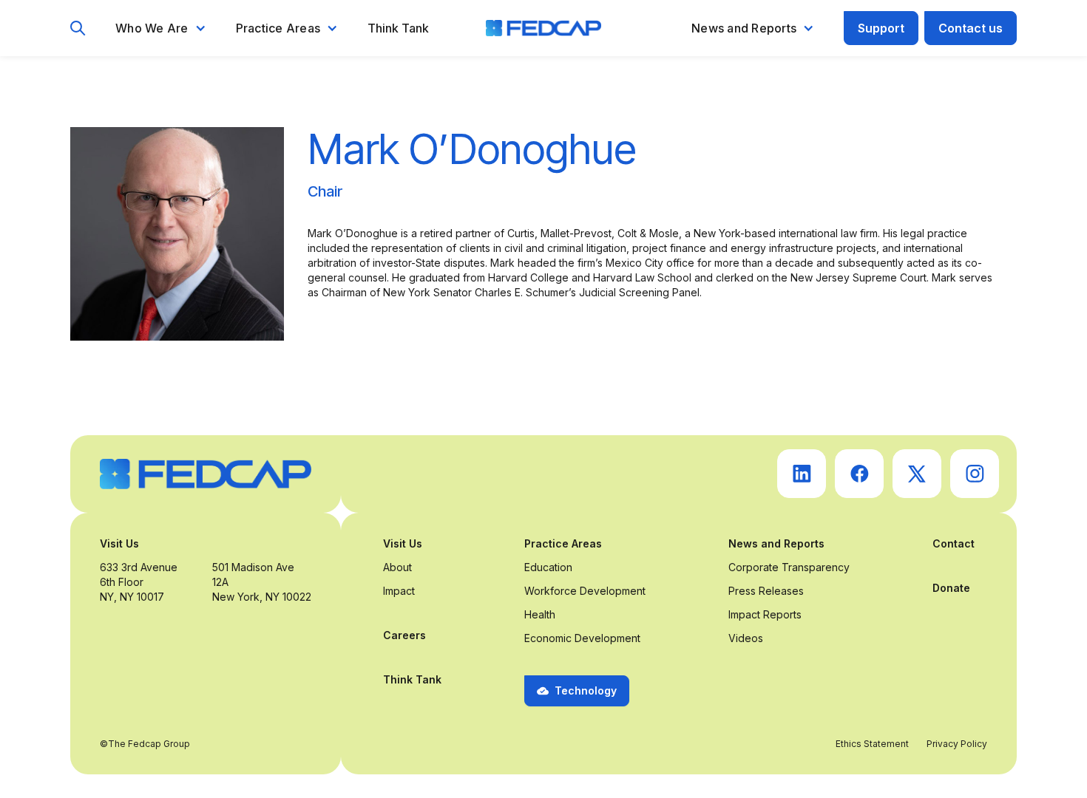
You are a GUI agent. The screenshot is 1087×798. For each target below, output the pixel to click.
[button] (160, 28)
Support (881, 28)
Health (539, 614)
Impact (399, 590)
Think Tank (398, 28)
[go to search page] (78, 28)
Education (548, 567)
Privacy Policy (957, 743)
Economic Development (582, 638)
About (397, 567)
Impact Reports (765, 614)
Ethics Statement (872, 743)
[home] (543, 28)
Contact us (970, 28)
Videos (745, 638)
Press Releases (766, 590)
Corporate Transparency (789, 567)
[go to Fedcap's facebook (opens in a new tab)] (859, 473)
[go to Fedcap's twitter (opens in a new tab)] (917, 473)
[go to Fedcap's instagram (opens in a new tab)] (974, 473)
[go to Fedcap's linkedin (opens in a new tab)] (801, 473)
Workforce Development (585, 590)
